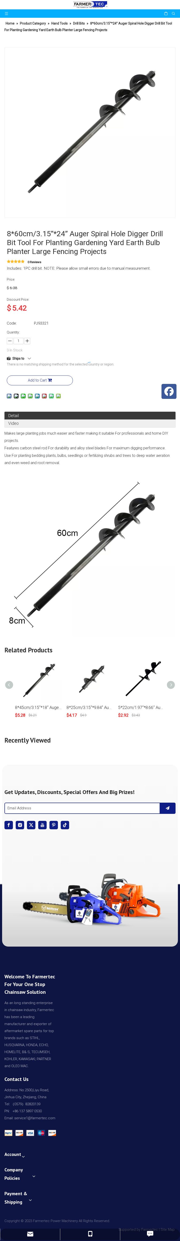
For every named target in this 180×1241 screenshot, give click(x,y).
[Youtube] (42, 825)
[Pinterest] (53, 825)
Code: (12, 323)
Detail (13, 415)
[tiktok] (65, 825)
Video (13, 423)
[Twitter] (31, 825)
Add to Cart (37, 380)
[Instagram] (20, 825)
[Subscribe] (168, 808)
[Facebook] (8, 825)
